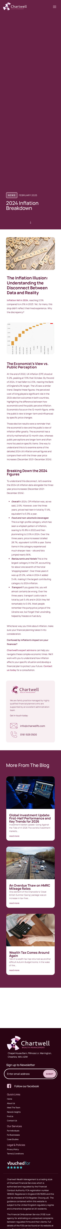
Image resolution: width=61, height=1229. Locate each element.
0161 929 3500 (28, 734)
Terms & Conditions (15, 1153)
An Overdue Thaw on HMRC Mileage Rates (29, 887)
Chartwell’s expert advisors (21, 650)
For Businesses (13, 1135)
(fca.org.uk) (43, 1197)
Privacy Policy (13, 1149)
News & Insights (13, 1112)
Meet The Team (13, 1107)
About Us (11, 1103)
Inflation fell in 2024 (17, 300)
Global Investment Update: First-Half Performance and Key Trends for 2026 (30, 818)
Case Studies (12, 1139)
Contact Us (12, 1120)
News (11, 195)
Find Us (10, 1116)
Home (9, 1099)
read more (14, 836)
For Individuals (13, 1130)
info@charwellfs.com (32, 726)
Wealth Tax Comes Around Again (29, 954)
